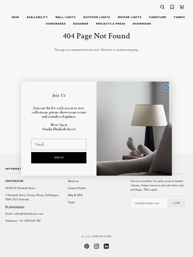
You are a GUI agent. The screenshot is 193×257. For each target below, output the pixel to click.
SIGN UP (59, 157)
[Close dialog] (166, 88)
